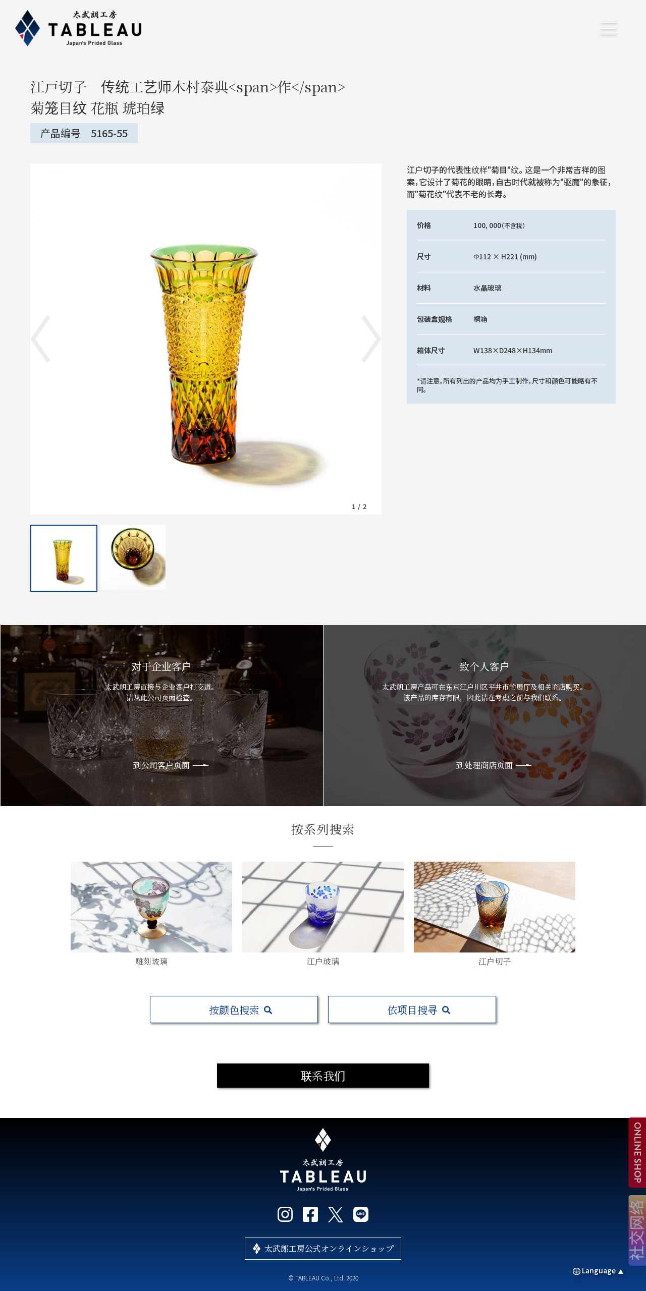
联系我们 (323, 1075)
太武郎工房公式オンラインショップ (329, 1248)
